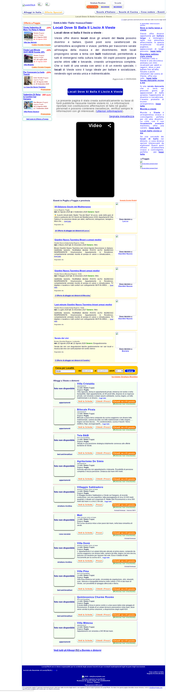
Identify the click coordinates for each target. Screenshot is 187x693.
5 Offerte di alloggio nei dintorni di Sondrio (72, 360)
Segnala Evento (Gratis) (128, 200)
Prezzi (99, 505)
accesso (118, 7)
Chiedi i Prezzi (103, 401)
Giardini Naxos (125, 254)
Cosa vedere (148, 12)
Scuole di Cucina (128, 12)
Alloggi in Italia (32, 12)
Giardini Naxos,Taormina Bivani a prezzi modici (77, 239)
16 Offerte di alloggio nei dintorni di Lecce (72, 231)
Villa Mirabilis (29, 65)
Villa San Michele (30, 42)
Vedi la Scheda (85, 401)
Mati (79, 515)
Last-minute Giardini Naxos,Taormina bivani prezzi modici (83, 304)
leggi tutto (67, 221)
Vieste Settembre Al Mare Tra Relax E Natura (34, 28)
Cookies (97, 682)
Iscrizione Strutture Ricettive (125, 377)
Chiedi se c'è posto (124, 401)
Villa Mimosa (85, 623)
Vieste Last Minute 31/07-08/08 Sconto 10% (34, 51)
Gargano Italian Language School (150, 163)
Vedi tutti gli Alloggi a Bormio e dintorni (77, 650)
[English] (47, 5)
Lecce (125, 221)
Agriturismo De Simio (90, 461)
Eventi (161, 12)
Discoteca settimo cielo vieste (149, 55)
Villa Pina (83, 571)
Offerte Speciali (53, 12)
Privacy (90, 682)
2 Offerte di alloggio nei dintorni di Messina (72, 296)
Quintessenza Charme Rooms (95, 597)
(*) (122, 19)
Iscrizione (92, 7)
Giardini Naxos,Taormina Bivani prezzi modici (77, 270)
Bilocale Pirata (86, 409)
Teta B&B (83, 435)
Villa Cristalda (86, 384)
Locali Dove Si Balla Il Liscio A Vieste (95, 91)
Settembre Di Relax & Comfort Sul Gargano (32, 96)
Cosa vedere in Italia (156, 672)
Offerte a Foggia (32, 23)
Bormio (125, 351)
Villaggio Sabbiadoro (90, 487)
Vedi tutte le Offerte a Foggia (37, 119)
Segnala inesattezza (121, 116)
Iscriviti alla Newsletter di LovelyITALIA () (40, 670)
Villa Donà (83, 543)
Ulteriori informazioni (109, 111)
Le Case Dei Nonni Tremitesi (35, 87)
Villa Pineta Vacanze (31, 111)
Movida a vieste (148, 109)
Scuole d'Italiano (106, 12)
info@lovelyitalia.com (97, 676)
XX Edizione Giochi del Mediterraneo (72, 206)
